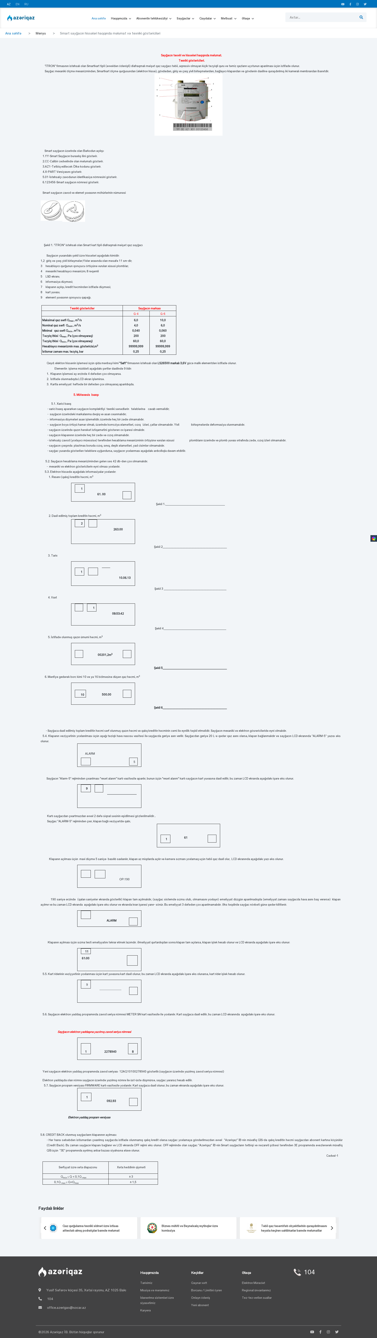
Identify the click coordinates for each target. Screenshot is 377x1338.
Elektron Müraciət (253, 1283)
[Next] (331, 1228)
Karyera (145, 1310)
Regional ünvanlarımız (256, 1290)
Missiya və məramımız (154, 1290)
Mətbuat (226, 18)
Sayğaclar (184, 18)
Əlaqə (246, 18)
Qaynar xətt (199, 1283)
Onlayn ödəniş (200, 1297)
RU (26, 4)
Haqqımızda (119, 18)
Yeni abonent (200, 1305)
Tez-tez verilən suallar (257, 1297)
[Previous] (45, 1228)
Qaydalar (205, 18)
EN (18, 4)
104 (50, 1299)
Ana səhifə (99, 18)
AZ (9, 4)
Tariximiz (146, 1283)
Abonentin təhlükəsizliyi (152, 18)
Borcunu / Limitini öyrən (206, 1290)
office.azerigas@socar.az (66, 1307)
